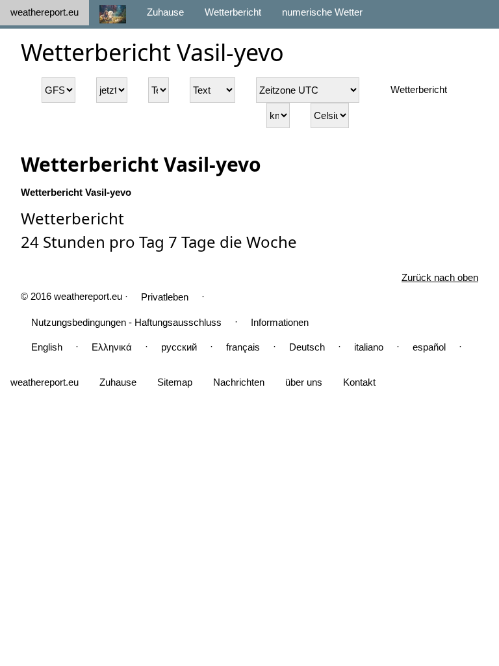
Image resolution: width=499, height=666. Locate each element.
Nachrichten (238, 382)
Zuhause (165, 12)
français (243, 347)
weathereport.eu (44, 12)
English (46, 347)
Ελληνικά (112, 347)
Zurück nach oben (440, 277)
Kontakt (359, 382)
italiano (368, 347)
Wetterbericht (233, 12)
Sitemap (174, 382)
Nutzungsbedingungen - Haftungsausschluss (126, 322)
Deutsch (307, 347)
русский (179, 347)
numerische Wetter (322, 12)
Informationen (280, 322)
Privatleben (164, 296)
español (429, 347)
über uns (303, 382)
